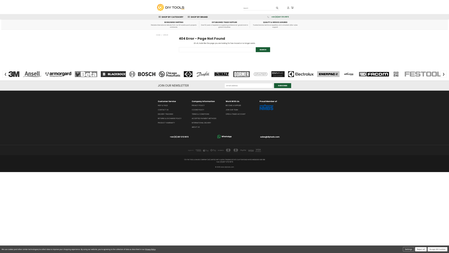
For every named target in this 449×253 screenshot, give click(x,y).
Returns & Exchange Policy (169, 118)
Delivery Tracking (165, 114)
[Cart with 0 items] (292, 7)
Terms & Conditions (200, 114)
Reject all (421, 249)
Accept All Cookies (437, 249)
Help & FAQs (163, 105)
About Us (196, 127)
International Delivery (201, 123)
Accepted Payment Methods (204, 118)
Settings (408, 249)
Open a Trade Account (236, 114)
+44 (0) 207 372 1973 (179, 137)
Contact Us (163, 110)
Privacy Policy (198, 105)
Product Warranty (166, 123)
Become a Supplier (233, 105)
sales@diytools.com (269, 137)
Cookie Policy (198, 110)
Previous (443, 246)
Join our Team (232, 110)
